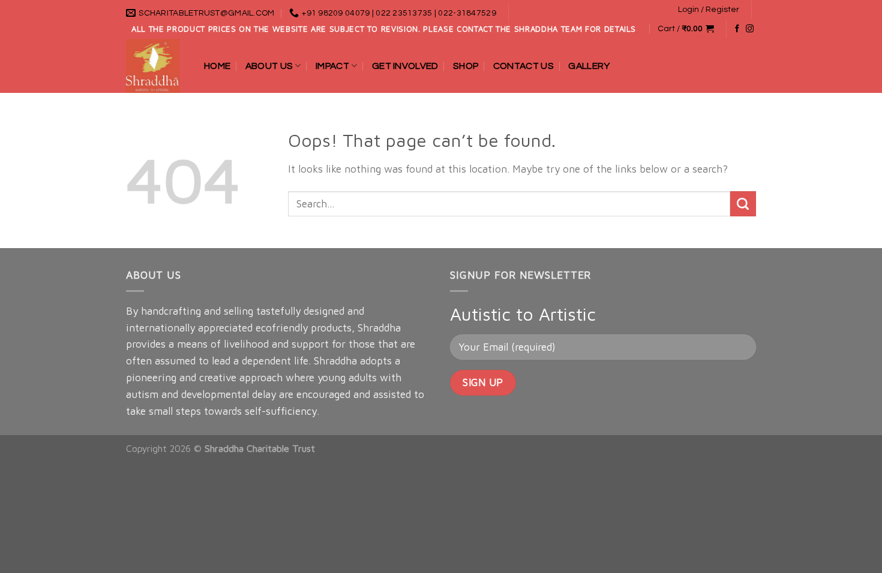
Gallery (589, 66)
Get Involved (405, 66)
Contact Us (523, 66)
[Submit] (743, 204)
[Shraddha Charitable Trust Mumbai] (156, 66)
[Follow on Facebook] (737, 29)
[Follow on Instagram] (750, 29)
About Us (269, 66)
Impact (332, 66)
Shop (465, 66)
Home (217, 66)
